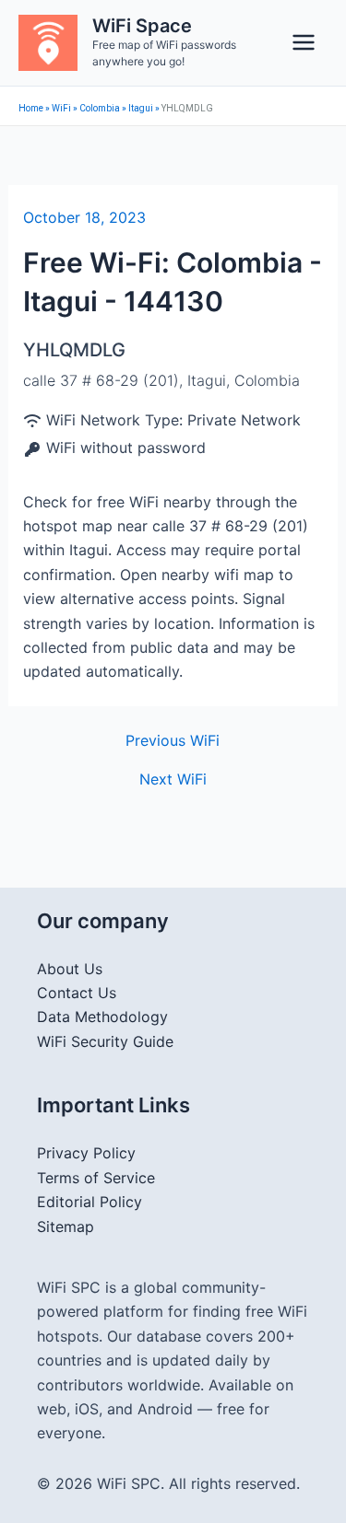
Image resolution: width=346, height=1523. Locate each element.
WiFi (61, 108)
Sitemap (65, 1226)
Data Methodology (102, 1016)
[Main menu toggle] (304, 42)
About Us (69, 968)
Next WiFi (173, 779)
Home (30, 108)
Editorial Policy (89, 1201)
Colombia (99, 108)
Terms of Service (96, 1177)
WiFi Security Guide (105, 1041)
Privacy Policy (86, 1153)
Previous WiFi (172, 740)
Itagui (140, 108)
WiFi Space (142, 26)
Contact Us (76, 992)
